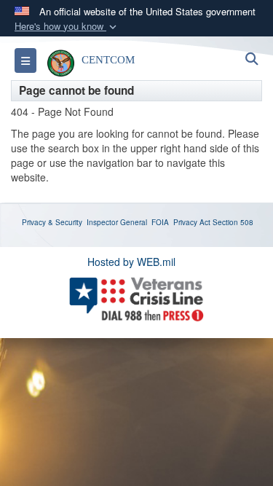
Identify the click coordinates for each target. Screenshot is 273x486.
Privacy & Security (52, 222)
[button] (67, 26)
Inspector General (117, 222)
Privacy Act (191, 222)
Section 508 (233, 222)
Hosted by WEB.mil (131, 261)
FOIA (160, 222)
